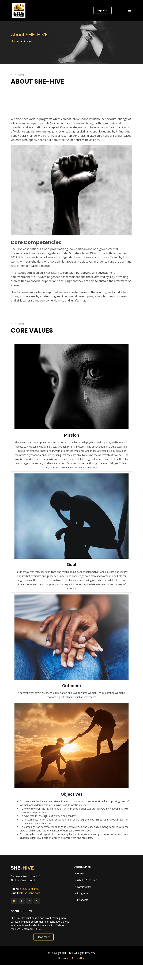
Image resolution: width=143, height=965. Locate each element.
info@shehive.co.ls (29, 893)
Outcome (71, 685)
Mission (71, 435)
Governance (84, 887)
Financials (82, 900)
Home (15, 41)
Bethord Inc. (78, 958)
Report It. (102, 10)
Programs (82, 893)
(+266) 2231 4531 (29, 888)
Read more (43, 937)
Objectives (71, 794)
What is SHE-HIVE (87, 880)
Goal (71, 564)
